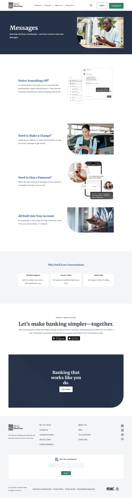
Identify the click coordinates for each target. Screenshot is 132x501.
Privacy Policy (58, 489)
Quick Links (82, 439)
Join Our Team (45, 439)
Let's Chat (66, 389)
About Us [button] (58, 5)
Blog (80, 430)
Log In (102, 5)
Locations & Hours (46, 434)
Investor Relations (46, 444)
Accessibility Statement (86, 489)
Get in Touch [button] (45, 425)
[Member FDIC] (110, 489)
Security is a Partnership (42, 489)
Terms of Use (70, 489)
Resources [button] (69, 5)
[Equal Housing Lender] (117, 489)
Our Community (84, 434)
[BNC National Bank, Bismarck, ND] (15, 5)
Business (48, 5)
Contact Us (116, 6)
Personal (38, 5)
